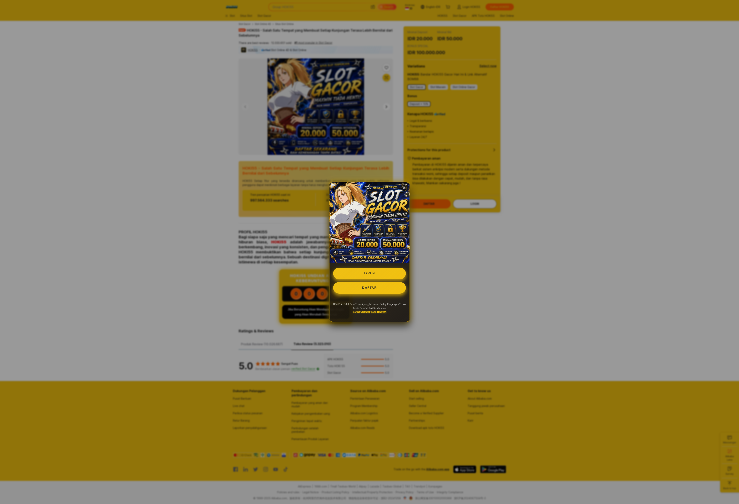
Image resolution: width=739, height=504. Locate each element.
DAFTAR (369, 287)
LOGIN (369, 273)
